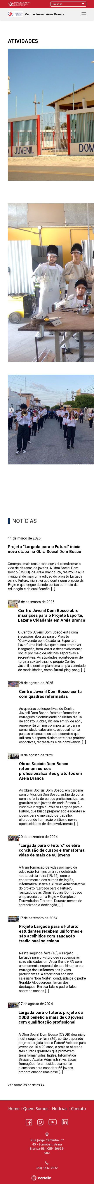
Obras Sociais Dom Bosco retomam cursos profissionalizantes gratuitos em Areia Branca (50, 771)
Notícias (59, 1108)
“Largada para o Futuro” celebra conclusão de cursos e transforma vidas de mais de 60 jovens (52, 850)
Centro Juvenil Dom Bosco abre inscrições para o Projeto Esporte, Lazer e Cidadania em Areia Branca (51, 615)
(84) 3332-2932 (47, 1168)
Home (13, 1108)
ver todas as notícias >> (26, 1085)
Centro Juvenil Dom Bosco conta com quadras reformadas (50, 694)
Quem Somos (35, 1108)
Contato (78, 1108)
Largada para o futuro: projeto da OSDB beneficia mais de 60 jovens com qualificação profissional (51, 1017)
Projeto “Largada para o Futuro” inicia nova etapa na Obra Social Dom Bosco (44, 549)
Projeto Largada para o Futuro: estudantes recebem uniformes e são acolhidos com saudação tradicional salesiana (50, 933)
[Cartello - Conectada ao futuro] (47, 1177)
